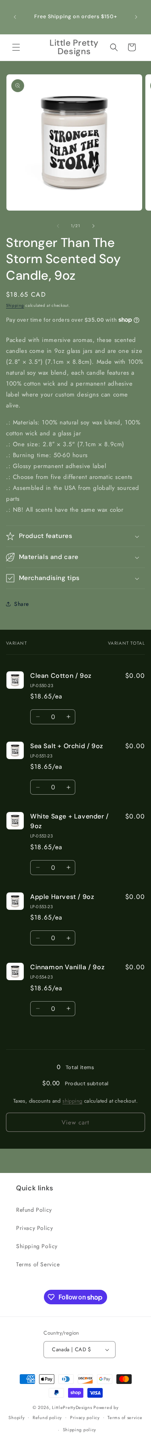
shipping (72, 1101)
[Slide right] (93, 226)
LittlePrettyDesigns (72, 1407)
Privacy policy (85, 1417)
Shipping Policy (37, 1246)
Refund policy (47, 1417)
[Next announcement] (136, 17)
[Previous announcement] (15, 17)
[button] (16, 47)
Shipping (15, 305)
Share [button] (21, 604)
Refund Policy (34, 1210)
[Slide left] (58, 226)
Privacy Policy (34, 1228)
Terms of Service (38, 1264)
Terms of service (125, 1417)
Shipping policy (80, 1429)
